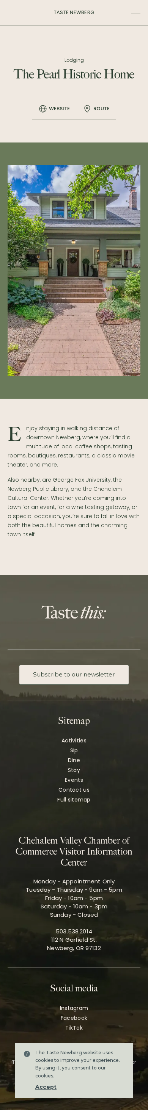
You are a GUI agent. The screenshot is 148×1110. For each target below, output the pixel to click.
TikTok (74, 1028)
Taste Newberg (74, 12)
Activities (74, 740)
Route (101, 108)
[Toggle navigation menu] (136, 13)
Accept (46, 1086)
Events (74, 780)
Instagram (74, 1008)
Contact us (74, 790)
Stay (74, 770)
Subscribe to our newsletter (74, 674)
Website (59, 108)
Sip (74, 750)
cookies (44, 1076)
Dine (74, 760)
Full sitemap (73, 799)
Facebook (74, 1018)
